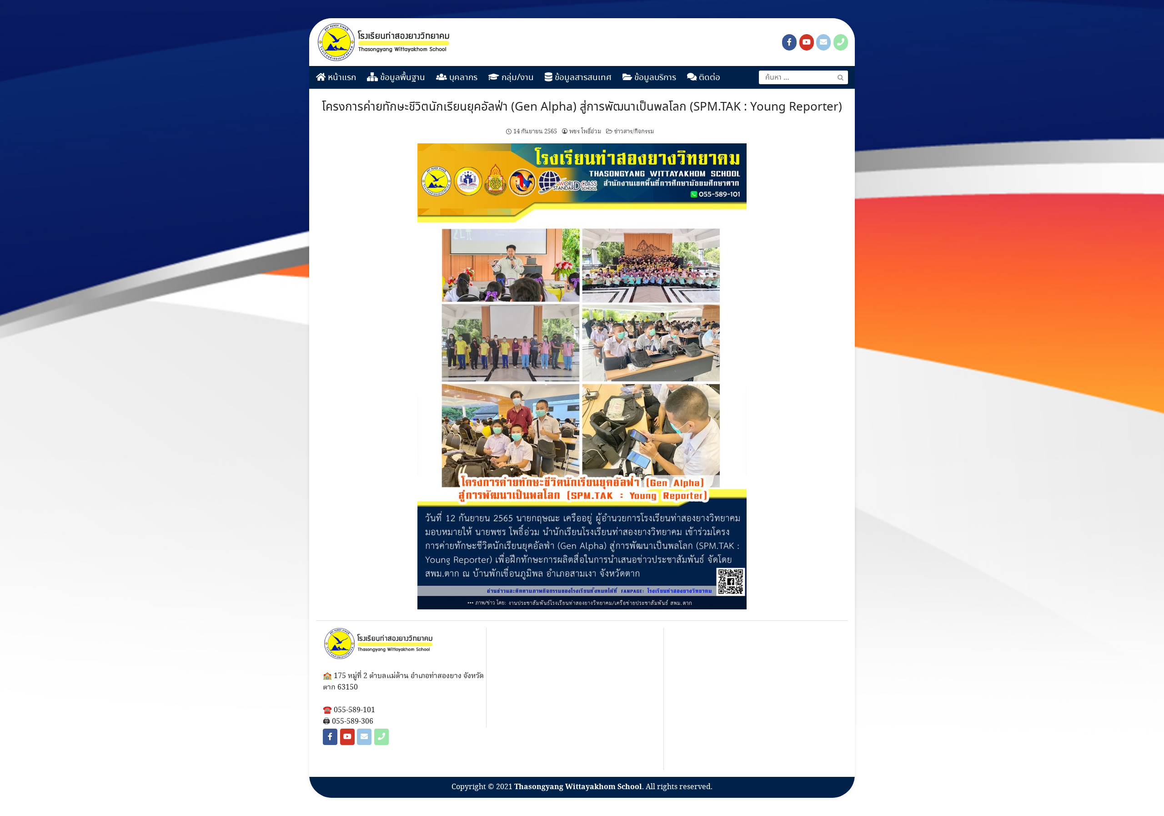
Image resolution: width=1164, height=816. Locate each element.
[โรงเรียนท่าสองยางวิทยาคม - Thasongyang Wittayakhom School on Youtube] (806, 42)
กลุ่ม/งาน (516, 77)
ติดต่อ (708, 77)
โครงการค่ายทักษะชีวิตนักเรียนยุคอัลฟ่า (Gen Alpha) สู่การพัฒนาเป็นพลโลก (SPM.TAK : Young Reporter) (582, 107)
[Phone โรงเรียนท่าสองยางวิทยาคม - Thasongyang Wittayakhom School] (840, 42)
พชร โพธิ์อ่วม (585, 131)
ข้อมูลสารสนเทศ (582, 77)
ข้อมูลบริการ (654, 77)
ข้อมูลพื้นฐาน (401, 77)
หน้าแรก (341, 77)
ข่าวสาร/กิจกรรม (634, 131)
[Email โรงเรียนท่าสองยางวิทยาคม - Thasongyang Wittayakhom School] (823, 42)
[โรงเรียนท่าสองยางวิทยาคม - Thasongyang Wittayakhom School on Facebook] (789, 42)
